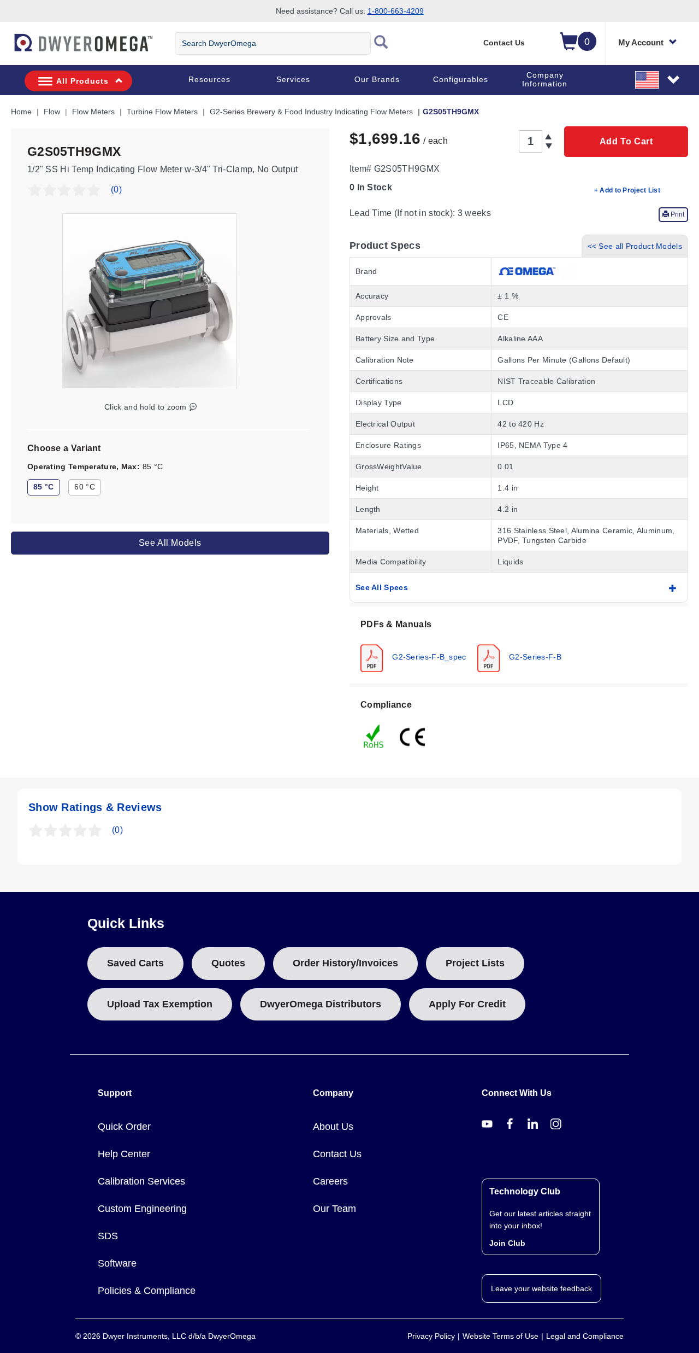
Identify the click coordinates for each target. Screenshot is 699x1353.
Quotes (228, 963)
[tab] (519, 645)
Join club (507, 1243)
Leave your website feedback (541, 1288)
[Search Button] (381, 43)
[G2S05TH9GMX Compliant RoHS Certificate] (374, 735)
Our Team (334, 1208)
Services (293, 79)
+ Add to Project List (627, 190)
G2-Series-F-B (534, 656)
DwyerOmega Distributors (320, 1004)
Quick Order (124, 1126)
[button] (658, 79)
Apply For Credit (467, 1004)
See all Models (170, 542)
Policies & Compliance (147, 1290)
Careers (330, 1181)
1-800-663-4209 (396, 11)
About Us (333, 1126)
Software (117, 1263)
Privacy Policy (431, 1336)
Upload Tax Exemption (159, 1004)
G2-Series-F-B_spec (428, 656)
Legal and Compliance (585, 1336)
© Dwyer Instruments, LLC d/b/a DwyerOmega (165, 1336)
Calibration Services (141, 1181)
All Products (82, 81)
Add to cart (626, 141)
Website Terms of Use (500, 1336)
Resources (209, 79)
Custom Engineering (142, 1208)
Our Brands (377, 79)
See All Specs (382, 587)
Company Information (544, 79)
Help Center (124, 1153)
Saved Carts (135, 963)
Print (676, 214)
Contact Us (504, 42)
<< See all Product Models (635, 246)
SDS (108, 1235)
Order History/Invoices (345, 963)
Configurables (460, 79)
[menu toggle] (6, 48)
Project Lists (475, 963)
